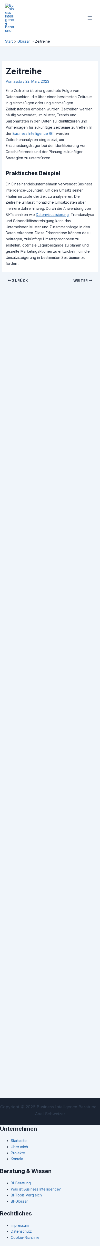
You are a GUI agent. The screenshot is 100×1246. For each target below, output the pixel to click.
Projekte (18, 1153)
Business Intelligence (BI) (34, 133)
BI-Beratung (21, 1183)
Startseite (19, 1140)
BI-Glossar (19, 1201)
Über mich (19, 1147)
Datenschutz (21, 1231)
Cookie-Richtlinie (25, 1237)
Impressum (20, 1225)
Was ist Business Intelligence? (36, 1189)
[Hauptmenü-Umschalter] (89, 18)
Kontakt (17, 1159)
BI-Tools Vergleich (26, 1195)
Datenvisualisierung (52, 214)
